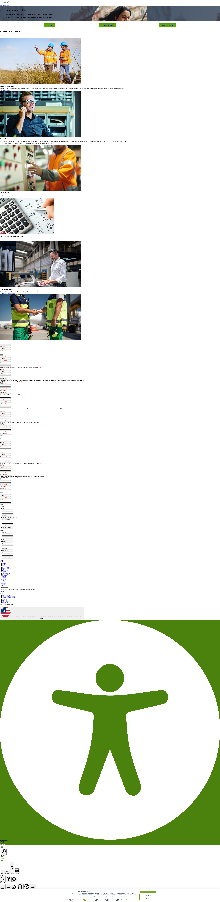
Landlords (4, 576)
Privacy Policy (5, 515)
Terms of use (4, 599)
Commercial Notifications (7, 554)
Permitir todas (148, 891)
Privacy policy (5, 600)
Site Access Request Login (7, 596)
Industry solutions (5, 567)
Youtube (3, 565)
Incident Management (107, 25)
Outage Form (7, 90)
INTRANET (4, 595)
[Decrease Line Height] (2, 860)
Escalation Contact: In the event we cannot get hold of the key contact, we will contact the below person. (20, 367)
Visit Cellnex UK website (4, 5)
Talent (3, 569)
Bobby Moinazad (3, 35)
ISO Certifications (3, 37)
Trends (3, 581)
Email (3, 350)
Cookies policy (5, 601)
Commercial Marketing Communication (9, 517)
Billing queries (2, 197)
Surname (3, 348)
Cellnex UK (4, 571)
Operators (4, 579)
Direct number (4, 364)
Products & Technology (6, 568)
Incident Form (2, 90)
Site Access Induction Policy (10, 293)
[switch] (96, 900)
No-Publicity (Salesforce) (6, 527)
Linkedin (4, 563)
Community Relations (6, 573)
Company (3, 343)
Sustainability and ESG (6, 570)
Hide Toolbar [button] (2, 844)
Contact (3, 580)
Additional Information (6, 537)
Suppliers (4, 577)
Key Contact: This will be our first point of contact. (11, 353)
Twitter (3, 564)
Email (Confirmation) (6, 519)
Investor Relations (5, 574)
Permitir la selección (148, 895)
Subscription (4, 548)
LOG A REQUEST (3, 240)
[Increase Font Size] (2, 843)
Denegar (147, 898)
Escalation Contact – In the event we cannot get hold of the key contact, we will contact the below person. (21, 463)
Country (3, 522)
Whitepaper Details (5, 525)
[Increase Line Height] (2, 856)
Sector (3, 534)
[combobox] (42, 613)
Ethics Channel (5, 602)
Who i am (4, 532)
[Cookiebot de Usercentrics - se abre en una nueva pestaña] (70, 900)
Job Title (3, 360)
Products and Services (167, 25)
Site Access (49, 25)
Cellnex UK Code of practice (7, 597)
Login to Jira (2, 293)
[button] (84, 618)
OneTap (6, 842)
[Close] (0, 438)
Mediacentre (4, 575)
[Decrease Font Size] (2, 847)
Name (3, 346)
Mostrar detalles (124, 899)
